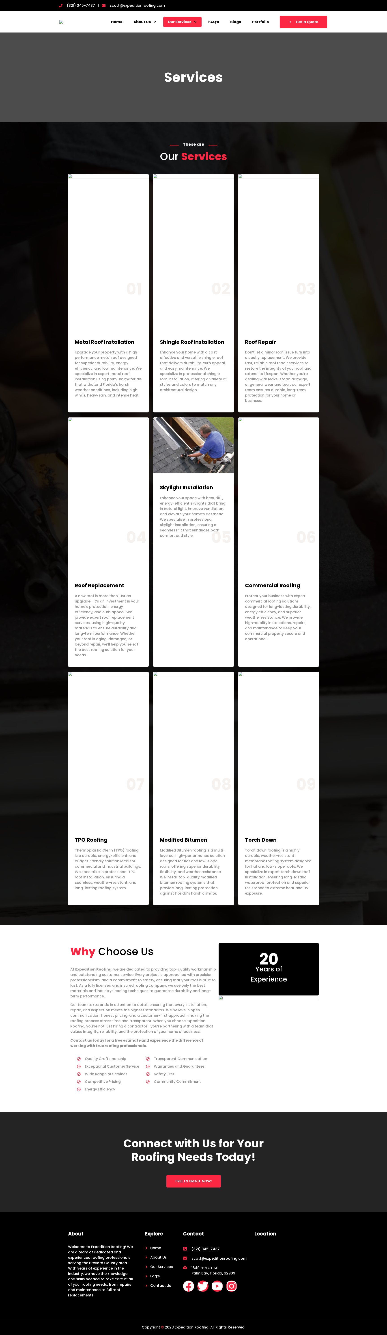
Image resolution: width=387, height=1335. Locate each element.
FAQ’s (213, 21)
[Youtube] (217, 1286)
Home (116, 21)
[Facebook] (188, 1286)
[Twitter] (203, 1286)
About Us (142, 21)
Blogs (235, 21)
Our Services (179, 21)
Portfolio (260, 21)
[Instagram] (231, 1286)
